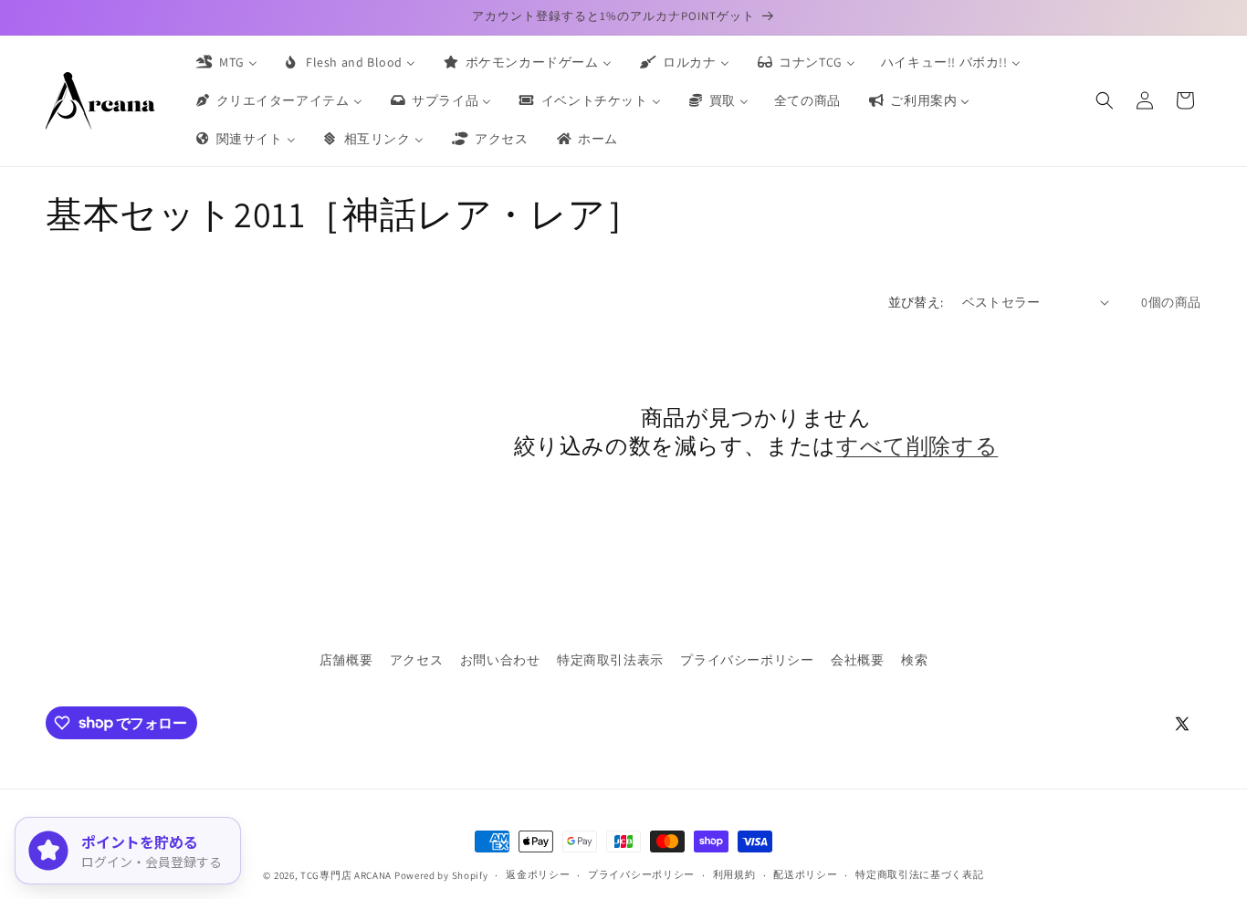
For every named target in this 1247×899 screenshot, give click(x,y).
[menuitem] (225, 62)
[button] (1105, 100)
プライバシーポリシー (746, 660)
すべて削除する (917, 446)
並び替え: (916, 302)
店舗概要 (346, 660)
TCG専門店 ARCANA (346, 875)
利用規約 (734, 874)
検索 (914, 660)
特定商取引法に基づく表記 (919, 874)
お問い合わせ (500, 660)
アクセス (416, 660)
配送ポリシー (805, 874)
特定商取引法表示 (610, 660)
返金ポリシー (538, 874)
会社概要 (857, 660)
